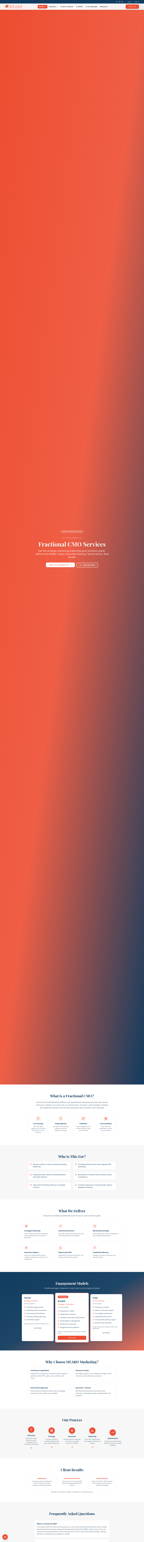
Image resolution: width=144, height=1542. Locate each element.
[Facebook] (116, 2)
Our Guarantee (92, 7)
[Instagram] (119, 2)
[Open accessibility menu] (5, 1537)
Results (80, 7)
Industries (52, 7)
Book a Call (132, 7)
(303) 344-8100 (89, 565)
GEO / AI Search (67, 7)
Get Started (38, 1328)
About (130, 2)
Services (41, 7)
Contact (136, 2)
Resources (103, 7)
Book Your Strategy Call (59, 565)
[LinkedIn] (122, 2)
